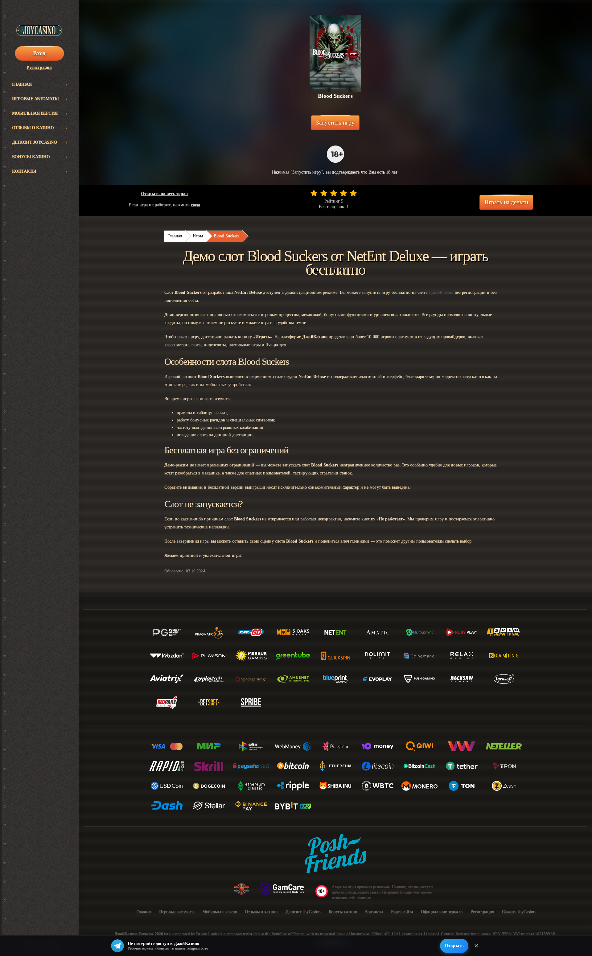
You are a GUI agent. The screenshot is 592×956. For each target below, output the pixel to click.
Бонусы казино (31, 156)
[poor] (323, 193)
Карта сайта (402, 911)
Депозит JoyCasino (34, 142)
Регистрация (39, 67)
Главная (22, 84)
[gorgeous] (353, 193)
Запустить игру (335, 122)
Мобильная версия (35, 113)
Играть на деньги (506, 202)
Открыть (454, 945)
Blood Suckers (226, 236)
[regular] (333, 193)
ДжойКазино (441, 292)
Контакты (24, 171)
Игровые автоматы (35, 98)
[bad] (313, 193)
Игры (198, 236)
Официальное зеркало (441, 911)
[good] (343, 193)
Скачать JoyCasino (519, 911)
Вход (39, 53)
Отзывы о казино (33, 127)
